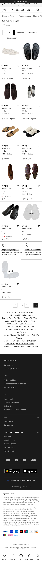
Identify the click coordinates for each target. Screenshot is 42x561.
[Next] (27, 305)
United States (25, 547)
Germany (33, 547)
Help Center (9, 421)
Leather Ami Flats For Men (19, 315)
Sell (6, 395)
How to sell (8, 399)
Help (6, 417)
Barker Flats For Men (11, 318)
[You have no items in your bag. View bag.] (37, 9)
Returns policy (10, 387)
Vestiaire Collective (13, 432)
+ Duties (30, 74)
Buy (5, 376)
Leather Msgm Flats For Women (20, 343)
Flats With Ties (30, 318)
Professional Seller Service (15, 409)
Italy (23, 549)
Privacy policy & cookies (20, 487)
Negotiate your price (10, 249)
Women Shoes (25, 16)
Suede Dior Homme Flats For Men (20, 321)
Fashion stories (10, 451)
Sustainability (9, 440)
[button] (37, 9)
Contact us (8, 425)
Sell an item (8, 406)
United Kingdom (14, 547)
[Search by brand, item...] (4, 10)
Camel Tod (12, 323)
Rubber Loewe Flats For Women (19, 329)
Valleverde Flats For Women (26, 346)
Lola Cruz (19, 332)
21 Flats (7, 346)
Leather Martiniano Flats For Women (19, 340)
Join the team (9, 447)
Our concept (9, 365)
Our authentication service (15, 383)
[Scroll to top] (35, 305)
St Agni (13, 16)
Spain (19, 549)
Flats (35, 16)
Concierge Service (11, 368)
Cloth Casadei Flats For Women (20, 326)
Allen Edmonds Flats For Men (20, 312)
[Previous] (15, 305)
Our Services (10, 361)
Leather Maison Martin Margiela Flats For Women (21, 336)
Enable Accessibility (21, 1)
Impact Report (10, 443)
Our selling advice (11, 402)
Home (4, 16)
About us (7, 436)
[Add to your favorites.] (18, 66)
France (7, 547)
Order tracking (10, 380)
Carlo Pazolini (26, 323)
